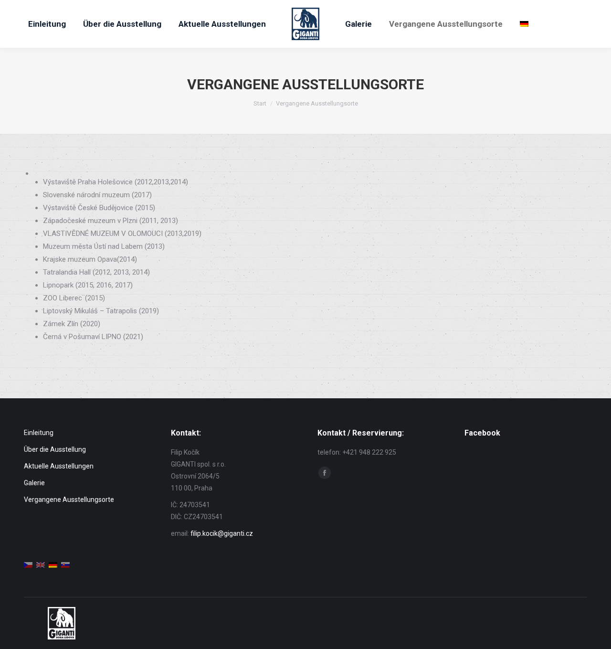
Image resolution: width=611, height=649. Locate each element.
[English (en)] (40, 564)
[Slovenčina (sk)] (65, 564)
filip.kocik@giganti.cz (221, 533)
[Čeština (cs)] (28, 564)
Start (259, 103)
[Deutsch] (524, 24)
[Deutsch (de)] (53, 564)
